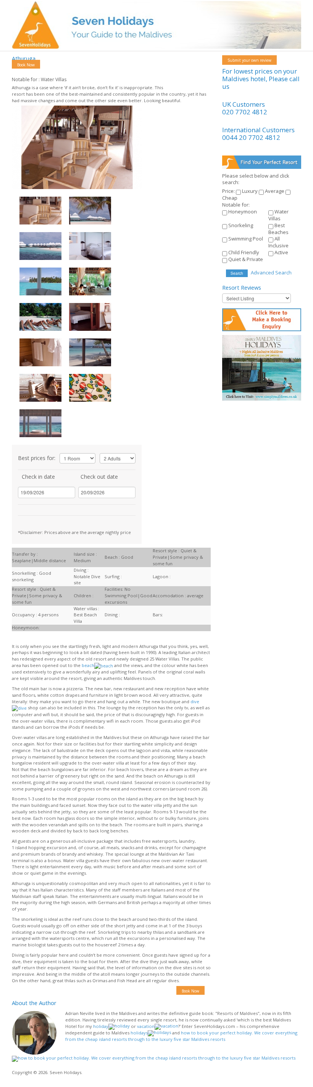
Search (237, 273)
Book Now (26, 64)
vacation (146, 1026)
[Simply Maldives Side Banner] (261, 367)
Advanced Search (271, 272)
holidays (139, 1033)
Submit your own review (249, 60)
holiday (100, 1026)
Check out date (99, 476)
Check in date (38, 476)
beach (88, 665)
